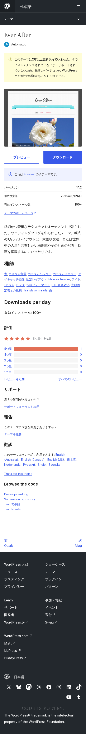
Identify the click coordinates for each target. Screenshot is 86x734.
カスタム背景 (17, 274)
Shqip (42, 464)
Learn (8, 600)
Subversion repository (19, 499)
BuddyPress (15, 658)
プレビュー (21, 157)
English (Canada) (32, 459)
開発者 (9, 615)
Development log (16, 494)
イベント (51, 607)
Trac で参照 (12, 504)
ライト (76, 279)
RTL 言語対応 (61, 285)
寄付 (50, 615)
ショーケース (55, 564)
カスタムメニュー (64, 274)
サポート (11, 607)
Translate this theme (18, 474)
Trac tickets (12, 509)
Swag (51, 622)
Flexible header (59, 279)
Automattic (18, 44)
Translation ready (35, 290)
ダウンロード (63, 157)
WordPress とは (16, 564)
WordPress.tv (16, 622)
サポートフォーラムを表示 (21, 406)
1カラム (9, 285)
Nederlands (12, 464)
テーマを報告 (13, 434)
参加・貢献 (53, 600)
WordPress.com (18, 636)
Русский (29, 464)
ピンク (20, 285)
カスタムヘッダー (39, 274)
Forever (29, 174)
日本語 (71, 459)
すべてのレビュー (70, 379)
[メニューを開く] (79, 6)
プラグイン (53, 579)
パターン (51, 586)
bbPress (12, 651)
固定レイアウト (36, 279)
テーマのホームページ (18, 213)
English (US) (55, 459)
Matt (10, 643)
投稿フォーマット (38, 285)
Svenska (55, 464)
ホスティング (14, 579)
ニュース (11, 572)
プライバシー (14, 586)
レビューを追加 (14, 379)
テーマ (8, 19)
